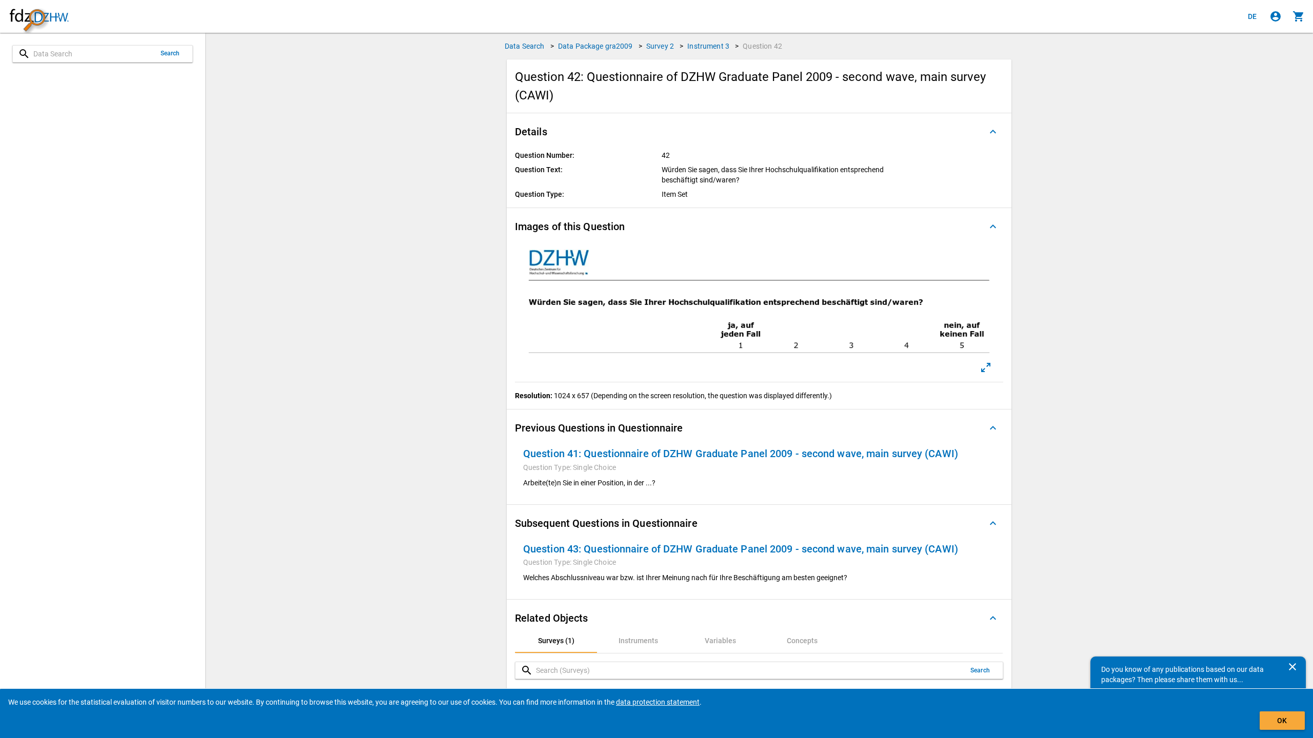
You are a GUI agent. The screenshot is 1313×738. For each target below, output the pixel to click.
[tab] (556, 640)
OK (1282, 720)
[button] (759, 131)
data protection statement (658, 702)
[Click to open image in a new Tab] (986, 367)
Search (170, 53)
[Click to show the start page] (39, 16)
